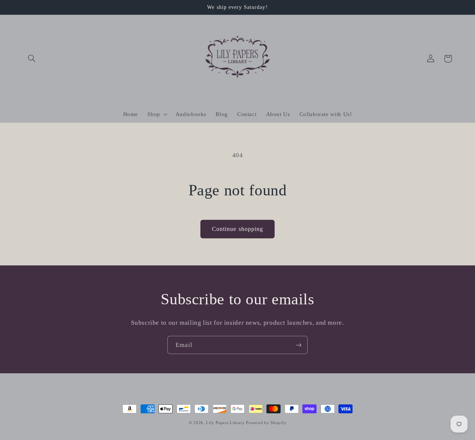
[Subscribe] (298, 345)
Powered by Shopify (266, 423)
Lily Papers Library (225, 423)
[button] (31, 58)
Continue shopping (237, 229)
